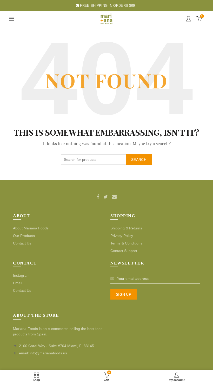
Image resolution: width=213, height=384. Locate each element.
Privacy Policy (121, 236)
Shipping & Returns (126, 228)
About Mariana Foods (31, 228)
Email (17, 283)
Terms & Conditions (126, 243)
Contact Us (22, 243)
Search (139, 159)
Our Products (24, 236)
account (188, 19)
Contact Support (123, 251)
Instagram (21, 275)
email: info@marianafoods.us (43, 353)
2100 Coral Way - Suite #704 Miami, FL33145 (56, 346)
